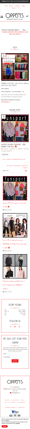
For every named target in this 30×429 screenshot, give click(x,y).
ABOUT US (7, 400)
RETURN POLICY (22, 402)
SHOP (6, 402)
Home (6, 6)
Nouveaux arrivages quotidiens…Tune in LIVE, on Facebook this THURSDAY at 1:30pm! (14, 285)
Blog (24, 30)
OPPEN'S (14, 15)
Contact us (14, 8)
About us (11, 6)
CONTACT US (13, 402)
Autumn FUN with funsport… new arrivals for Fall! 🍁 (13, 145)
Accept (4, 426)
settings (18, 423)
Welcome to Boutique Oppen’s (10, 30)
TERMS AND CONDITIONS (10, 407)
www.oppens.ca (5, 102)
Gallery (23, 6)
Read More (5, 154)
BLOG (22, 400)
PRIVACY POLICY (22, 407)
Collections (17, 6)
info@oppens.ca (16, 393)
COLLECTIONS (15, 400)
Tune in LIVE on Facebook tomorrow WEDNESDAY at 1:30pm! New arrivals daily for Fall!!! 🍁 (15, 244)
